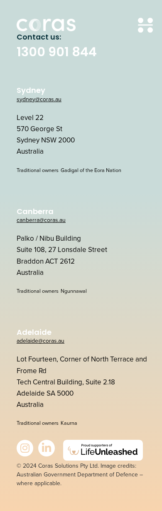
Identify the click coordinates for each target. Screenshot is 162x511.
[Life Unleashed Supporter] (103, 450)
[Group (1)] (46, 25)
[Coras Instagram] (25, 448)
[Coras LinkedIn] (46, 448)
